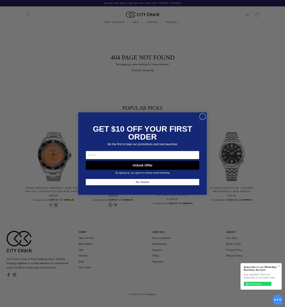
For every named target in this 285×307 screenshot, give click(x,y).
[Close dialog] (203, 116)
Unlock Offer (143, 165)
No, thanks (142, 182)
